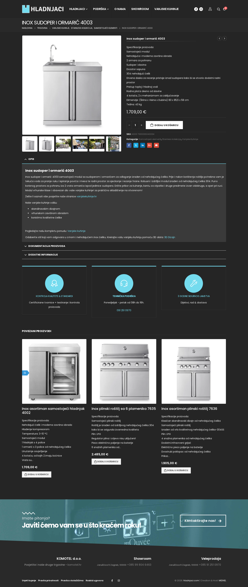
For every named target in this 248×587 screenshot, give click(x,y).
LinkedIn (142, 145)
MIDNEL (222, 580)
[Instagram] (201, 9)
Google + (149, 145)
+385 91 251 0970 (210, 565)
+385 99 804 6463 (139, 565)
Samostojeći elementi (150, 139)
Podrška (99, 9)
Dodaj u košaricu (166, 125)
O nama (120, 9)
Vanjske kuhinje (166, 9)
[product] (124, 371)
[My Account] (210, 9)
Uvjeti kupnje (29, 580)
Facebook (129, 145)
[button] (22, 85)
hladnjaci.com (191, 580)
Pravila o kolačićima (72, 580)
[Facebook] (196, 9)
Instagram (118, 580)
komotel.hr (74, 565)
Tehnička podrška (124, 296)
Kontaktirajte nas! (201, 520)
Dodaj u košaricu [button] (38, 474)
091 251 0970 (124, 310)
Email (156, 145)
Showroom (140, 9)
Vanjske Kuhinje (190, 139)
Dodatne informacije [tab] (43, 254)
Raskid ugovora (94, 580)
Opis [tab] (31, 159)
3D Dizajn (169, 237)
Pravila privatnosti (48, 580)
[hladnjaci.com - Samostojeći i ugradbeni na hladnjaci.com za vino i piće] (43, 9)
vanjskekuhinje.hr (87, 196)
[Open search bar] (218, 9)
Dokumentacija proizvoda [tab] (46, 246)
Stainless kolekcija (171, 139)
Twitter (135, 145)
